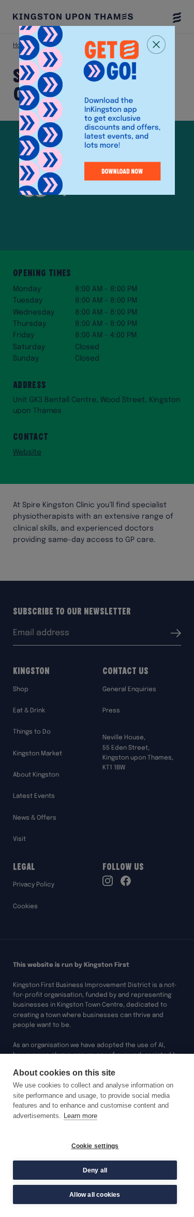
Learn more (80, 1116)
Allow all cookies (94, 1194)
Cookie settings (95, 1146)
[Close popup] (156, 44)
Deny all (95, 1170)
